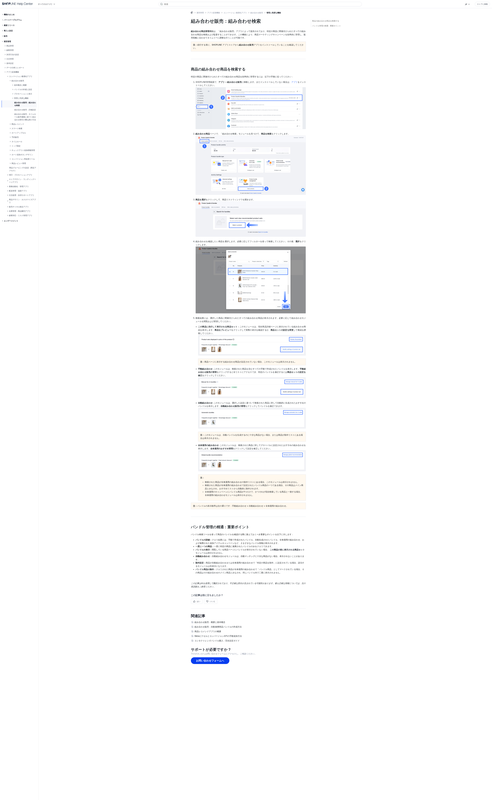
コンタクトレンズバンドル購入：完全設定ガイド (217, 640)
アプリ (294, 82)
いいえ (212, 601)
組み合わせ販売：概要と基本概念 (209, 622)
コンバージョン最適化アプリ (235, 13)
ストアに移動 (482, 4)
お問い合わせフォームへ (210, 660)
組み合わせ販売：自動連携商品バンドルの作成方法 (218, 626)
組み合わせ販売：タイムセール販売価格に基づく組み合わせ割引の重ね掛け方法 (25, 117)
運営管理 (200, 13)
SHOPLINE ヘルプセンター (192, 13)
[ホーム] (17, 4)
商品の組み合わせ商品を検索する (325, 21)
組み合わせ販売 (256, 13)
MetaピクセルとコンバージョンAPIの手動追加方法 (218, 636)
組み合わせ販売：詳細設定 (25, 110)
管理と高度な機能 (273, 13)
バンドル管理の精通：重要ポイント (326, 26)
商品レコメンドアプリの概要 (207, 631)
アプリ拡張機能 (213, 13)
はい (198, 601)
